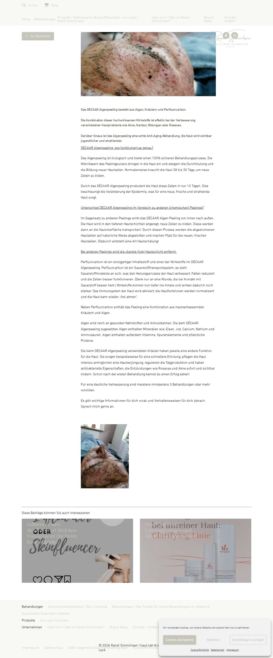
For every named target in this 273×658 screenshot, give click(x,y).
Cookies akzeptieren (179, 640)
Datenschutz (217, 650)
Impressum (233, 650)
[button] (29, 5)
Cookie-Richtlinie (200, 650)
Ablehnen (213, 640)
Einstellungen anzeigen (248, 640)
